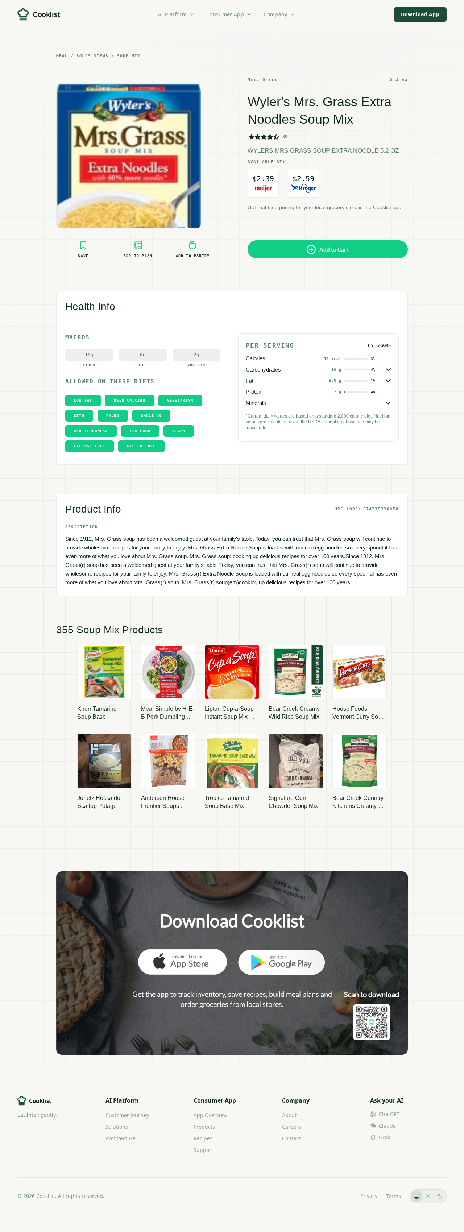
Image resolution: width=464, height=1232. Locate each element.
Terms (393, 1195)
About (289, 1115)
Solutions (116, 1126)
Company (275, 14)
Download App (420, 14)
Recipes (203, 1138)
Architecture (120, 1138)
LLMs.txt (342, 1195)
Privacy (368, 1195)
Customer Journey (127, 1115)
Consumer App (225, 14)
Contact (291, 1138)
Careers (291, 1126)
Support (203, 1149)
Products (204, 1126)
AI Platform (172, 14)
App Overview (210, 1115)
